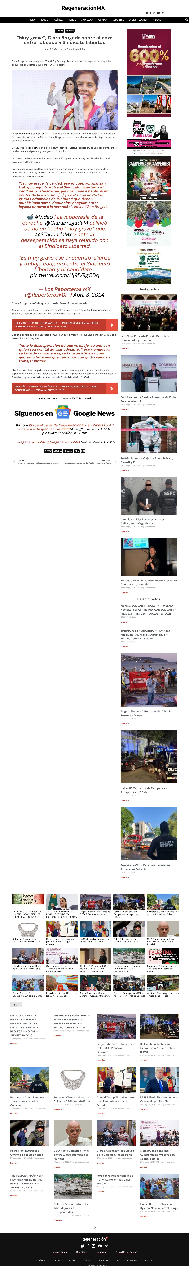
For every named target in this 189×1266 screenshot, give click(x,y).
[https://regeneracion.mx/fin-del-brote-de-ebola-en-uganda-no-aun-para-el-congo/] (27, 986)
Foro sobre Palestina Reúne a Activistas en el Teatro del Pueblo (161, 968)
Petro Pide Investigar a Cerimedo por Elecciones (126, 940)
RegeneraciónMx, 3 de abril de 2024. (31, 133)
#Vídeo (43, 216)
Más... (16, 1005)
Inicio (31, 19)
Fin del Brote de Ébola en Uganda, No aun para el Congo (28, 994)
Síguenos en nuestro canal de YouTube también (64, 398)
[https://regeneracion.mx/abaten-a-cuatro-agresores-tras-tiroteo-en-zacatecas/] (162, 986)
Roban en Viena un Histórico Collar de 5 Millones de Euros (27, 940)
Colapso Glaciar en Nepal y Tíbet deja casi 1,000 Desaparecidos (127, 968)
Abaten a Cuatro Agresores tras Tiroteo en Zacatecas (163, 994)
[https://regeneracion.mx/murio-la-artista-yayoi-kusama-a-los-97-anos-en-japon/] (61, 986)
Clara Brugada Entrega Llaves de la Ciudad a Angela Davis (27, 967)
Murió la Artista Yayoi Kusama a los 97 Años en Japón (61, 994)
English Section (138, 19)
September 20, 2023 (98, 442)
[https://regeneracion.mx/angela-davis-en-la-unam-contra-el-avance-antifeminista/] (94, 986)
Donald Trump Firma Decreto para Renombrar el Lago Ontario (60, 941)
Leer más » (125, 348)
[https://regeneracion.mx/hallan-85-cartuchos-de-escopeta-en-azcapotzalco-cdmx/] (128, 904)
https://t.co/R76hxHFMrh (90, 429)
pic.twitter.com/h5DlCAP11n (64, 433)
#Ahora (21, 425)
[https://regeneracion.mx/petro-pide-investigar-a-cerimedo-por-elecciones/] (128, 931)
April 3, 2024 (89, 294)
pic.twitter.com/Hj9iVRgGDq (64, 275)
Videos (157, 19)
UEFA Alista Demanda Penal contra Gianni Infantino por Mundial (160, 941)
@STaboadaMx (53, 234)
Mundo (72, 19)
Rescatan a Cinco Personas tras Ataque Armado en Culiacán (163, 913)
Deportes (118, 19)
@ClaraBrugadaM (66, 222)
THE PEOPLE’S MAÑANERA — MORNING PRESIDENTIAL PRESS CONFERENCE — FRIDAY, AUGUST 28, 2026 (145, 634)
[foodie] (149, 154)
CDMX (48, 451)
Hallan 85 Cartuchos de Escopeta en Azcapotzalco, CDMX (127, 914)
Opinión (103, 19)
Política (58, 19)
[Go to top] (183, 1260)
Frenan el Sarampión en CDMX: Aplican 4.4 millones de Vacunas (129, 994)
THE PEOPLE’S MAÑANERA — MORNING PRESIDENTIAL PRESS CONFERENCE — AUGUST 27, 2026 (94, 968)
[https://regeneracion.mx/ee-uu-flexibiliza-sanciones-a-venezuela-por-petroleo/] (94, 931)
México (43, 19)
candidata (33, 147)
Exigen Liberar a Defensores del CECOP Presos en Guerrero (95, 913)
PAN (76, 451)
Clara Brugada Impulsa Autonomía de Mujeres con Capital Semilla (59, 968)
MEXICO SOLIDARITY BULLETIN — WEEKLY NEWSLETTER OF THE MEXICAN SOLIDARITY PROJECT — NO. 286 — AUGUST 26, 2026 (148, 609)
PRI (83, 451)
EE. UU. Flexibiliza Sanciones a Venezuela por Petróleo (94, 940)
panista (67, 169)
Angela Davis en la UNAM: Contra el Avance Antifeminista (95, 994)
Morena (68, 451)
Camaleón (87, 19)
